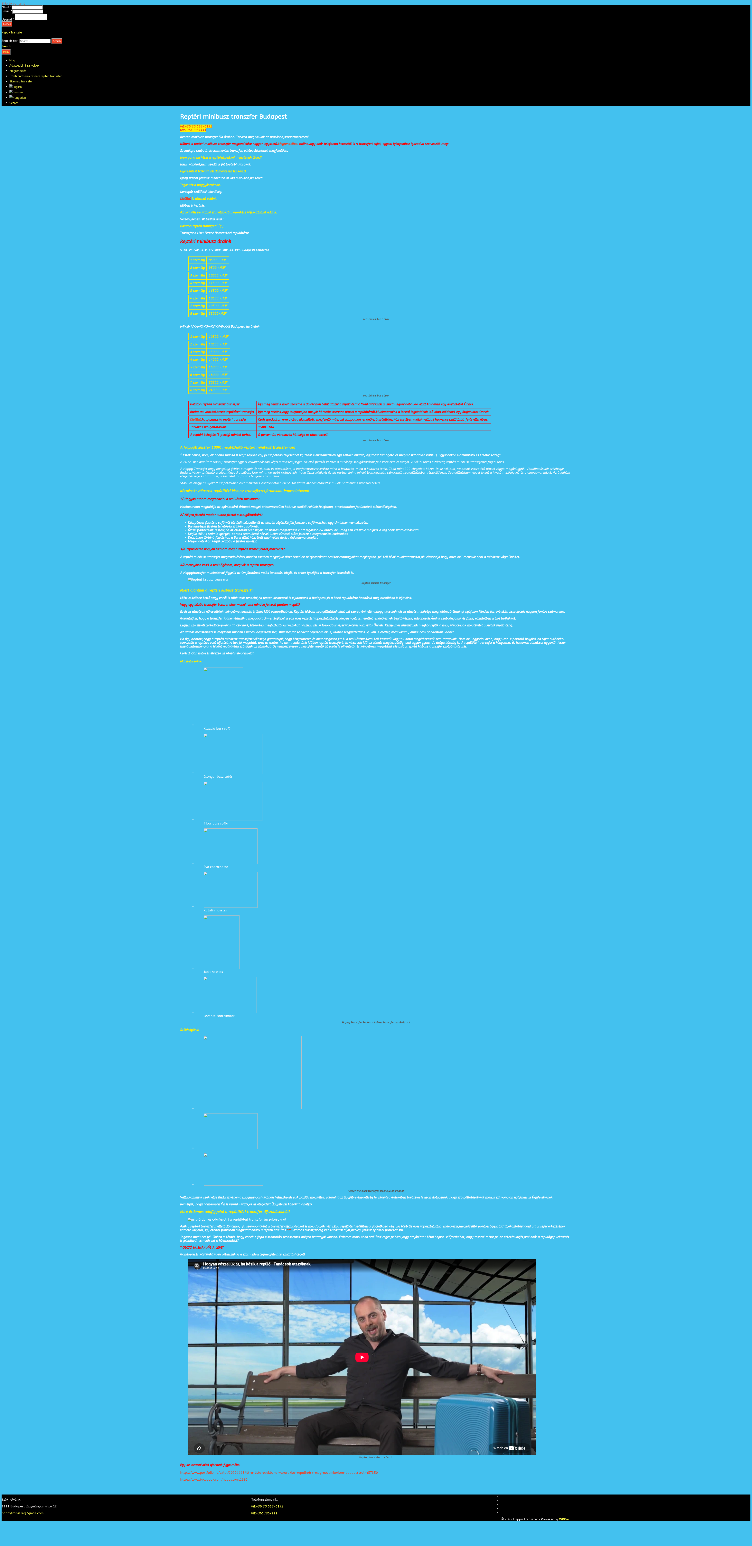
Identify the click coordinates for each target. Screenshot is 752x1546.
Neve (7, 7)
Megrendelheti (288, 144)
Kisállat (185, 198)
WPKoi (564, 1519)
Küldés (7, 24)
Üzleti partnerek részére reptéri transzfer (35, 76)
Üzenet (8, 19)
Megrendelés (17, 71)
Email (7, 11)
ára (289, 1230)
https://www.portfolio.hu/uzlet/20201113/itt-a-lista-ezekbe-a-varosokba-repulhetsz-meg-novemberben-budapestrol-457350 (279, 1473)
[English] (15, 86)
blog (12, 60)
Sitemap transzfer (21, 81)
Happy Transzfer (12, 32)
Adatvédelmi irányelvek (24, 65)
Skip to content (13, 3)
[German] (16, 92)
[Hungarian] (17, 97)
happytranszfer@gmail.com (22, 1513)
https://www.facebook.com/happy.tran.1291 (214, 1479)
